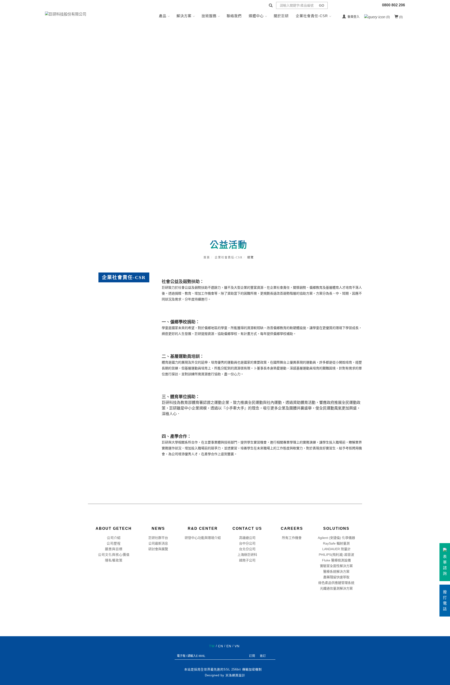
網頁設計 (238, 675)
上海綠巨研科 (247, 554)
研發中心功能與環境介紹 (203, 538)
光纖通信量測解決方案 (336, 588)
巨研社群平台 (158, 538)
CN (220, 646)
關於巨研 (281, 16)
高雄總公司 (247, 538)
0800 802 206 (393, 5)
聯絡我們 (234, 16)
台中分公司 (247, 543)
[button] (270, 6)
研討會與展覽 (158, 549)
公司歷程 (114, 543)
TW (212, 646)
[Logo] (65, 14)
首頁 (206, 257)
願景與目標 (114, 549)
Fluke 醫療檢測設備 (336, 560)
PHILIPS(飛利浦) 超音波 (336, 554)
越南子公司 (247, 560)
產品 (162, 16)
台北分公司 (247, 549)
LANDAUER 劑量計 (336, 549)
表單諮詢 (445, 565)
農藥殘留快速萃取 (336, 577)
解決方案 (183, 16)
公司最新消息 (158, 543)
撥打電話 (445, 600)
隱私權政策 (114, 560)
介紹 (117, 538)
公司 (110, 538)
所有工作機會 (292, 538)
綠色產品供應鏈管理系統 (336, 583)
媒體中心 (256, 16)
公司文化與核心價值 (114, 554)
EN (228, 646)
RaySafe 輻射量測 (336, 543)
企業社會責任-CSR (312, 16)
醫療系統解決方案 (336, 571)
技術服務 (209, 16)
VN (237, 646)
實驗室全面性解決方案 (336, 566)
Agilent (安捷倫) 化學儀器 (336, 538)
